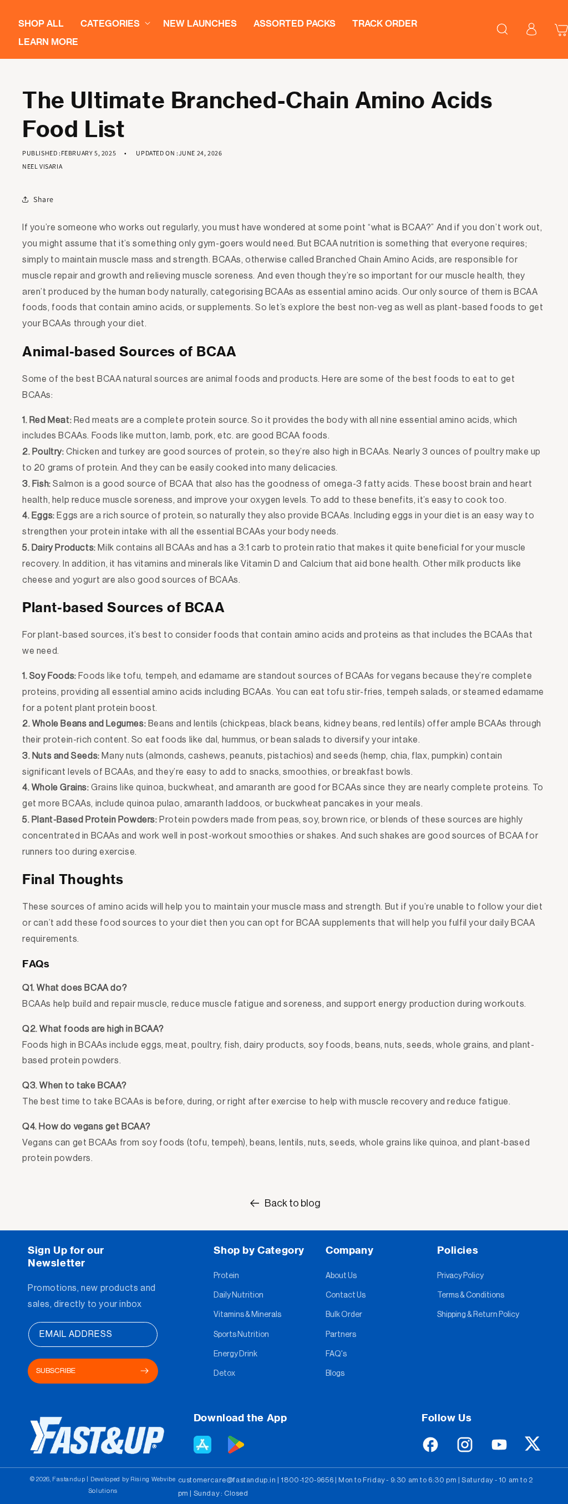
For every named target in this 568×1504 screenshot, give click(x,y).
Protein (226, 1276)
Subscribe (55, 1370)
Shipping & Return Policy (478, 1315)
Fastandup (68, 1479)
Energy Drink (235, 1354)
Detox (224, 1373)
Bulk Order (344, 1315)
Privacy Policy (460, 1276)
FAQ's (336, 1354)
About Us (341, 1276)
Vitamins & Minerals (247, 1315)
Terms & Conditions (470, 1295)
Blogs (335, 1373)
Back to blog (293, 1203)
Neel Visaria (42, 166)
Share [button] (43, 199)
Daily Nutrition (238, 1295)
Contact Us (346, 1295)
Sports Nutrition (241, 1335)
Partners (341, 1335)
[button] (113, 20)
